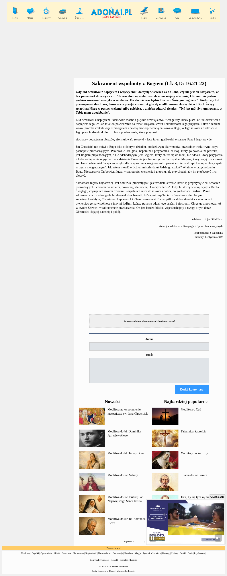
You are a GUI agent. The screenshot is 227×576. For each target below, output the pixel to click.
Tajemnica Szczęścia (193, 431)
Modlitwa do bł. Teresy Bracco (127, 453)
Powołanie (66, 553)
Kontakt (133, 560)
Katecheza (128, 553)
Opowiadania (46, 553)
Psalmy (174, 553)
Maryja (138, 553)
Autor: (149, 339)
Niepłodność (90, 553)
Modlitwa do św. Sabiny (123, 475)
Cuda (190, 553)
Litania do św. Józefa (194, 475)
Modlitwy (25, 553)
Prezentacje (118, 553)
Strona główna (113, 548)
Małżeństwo (78, 553)
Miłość (57, 553)
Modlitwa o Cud (191, 409)
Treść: (149, 354)
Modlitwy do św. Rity (194, 453)
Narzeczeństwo (104, 553)
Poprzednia (128, 541)
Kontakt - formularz (119, 560)
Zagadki (35, 553)
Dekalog (166, 553)
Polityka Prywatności (99, 560)
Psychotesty (199, 553)
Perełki (183, 553)
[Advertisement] (37, 108)
